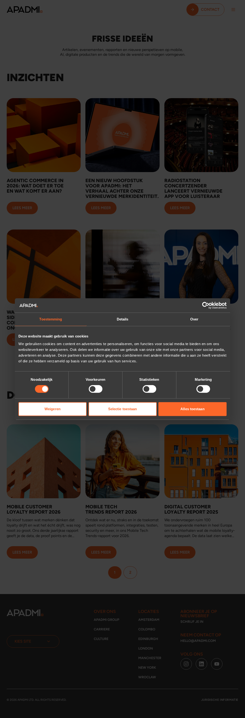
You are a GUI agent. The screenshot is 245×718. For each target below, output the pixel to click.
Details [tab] (122, 319)
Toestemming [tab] (50, 319)
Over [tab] (194, 319)
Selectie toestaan (122, 409)
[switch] (95, 389)
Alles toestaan (192, 409)
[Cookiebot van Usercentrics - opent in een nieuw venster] (206, 305)
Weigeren (53, 409)
